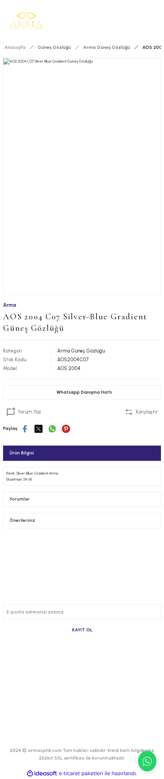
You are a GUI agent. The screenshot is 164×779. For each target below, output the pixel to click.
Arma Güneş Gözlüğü (81, 351)
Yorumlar (20, 499)
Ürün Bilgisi (22, 452)
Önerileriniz (22, 520)
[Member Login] (144, 18)
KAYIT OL (82, 630)
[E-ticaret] (81, 773)
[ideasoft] (42, 773)
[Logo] (26, 18)
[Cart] (156, 18)
